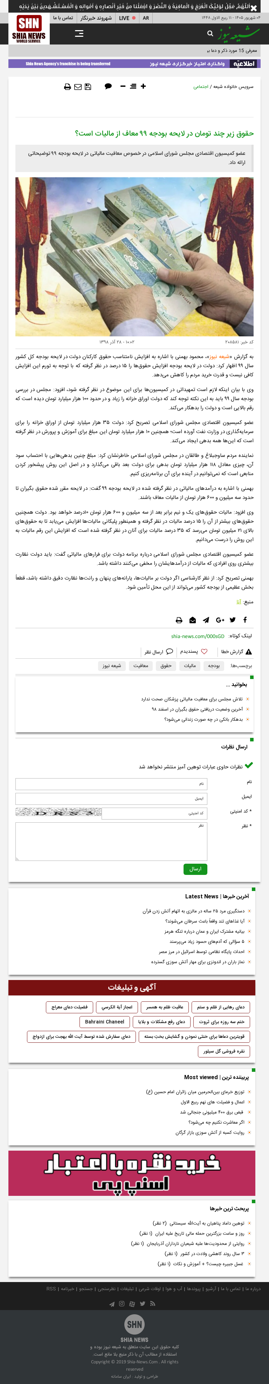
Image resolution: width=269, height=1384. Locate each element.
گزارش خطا (232, 652)
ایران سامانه (121, 1376)
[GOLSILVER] (131, 1173)
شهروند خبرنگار (96, 18)
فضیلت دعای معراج (69, 1007)
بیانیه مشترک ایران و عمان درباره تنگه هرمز (204, 932)
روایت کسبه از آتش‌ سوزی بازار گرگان (209, 1133)
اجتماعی (200, 87)
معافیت (140, 666)
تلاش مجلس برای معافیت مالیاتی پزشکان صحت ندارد (192, 699)
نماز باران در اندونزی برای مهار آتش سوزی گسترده (197, 962)
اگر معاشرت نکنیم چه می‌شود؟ (216, 1122)
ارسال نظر (155, 652)
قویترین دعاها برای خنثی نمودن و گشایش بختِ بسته (194, 1037)
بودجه (214, 666)
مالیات (190, 666)
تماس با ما (63, 18)
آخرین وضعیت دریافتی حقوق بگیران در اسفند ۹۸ (197, 709)
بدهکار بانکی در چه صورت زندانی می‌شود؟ (203, 720)
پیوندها (194, 1289)
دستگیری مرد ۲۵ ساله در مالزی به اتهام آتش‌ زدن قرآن (193, 911)
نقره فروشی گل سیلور (224, 1051)
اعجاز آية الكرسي (117, 1007)
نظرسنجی (107, 1289)
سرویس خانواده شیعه (233, 87)
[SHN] (29, 28)
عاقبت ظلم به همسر (164, 1007)
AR (146, 18)
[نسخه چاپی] (67, 87)
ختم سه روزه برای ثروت (221, 1022)
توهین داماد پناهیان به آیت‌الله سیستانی (198, 1223)
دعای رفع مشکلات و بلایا (161, 1022)
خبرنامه (67, 1289)
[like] (197, 653)
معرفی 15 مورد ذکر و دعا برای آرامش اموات (216, 51)
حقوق (166, 666)
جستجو (86, 1289)
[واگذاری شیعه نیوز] (134, 62)
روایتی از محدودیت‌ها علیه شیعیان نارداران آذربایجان (187, 1244)
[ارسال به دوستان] (78, 87)
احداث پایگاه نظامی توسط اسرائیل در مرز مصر (201, 952)
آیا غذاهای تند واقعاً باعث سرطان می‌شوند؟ (204, 921)
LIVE (124, 18)
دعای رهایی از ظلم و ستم (220, 1007)
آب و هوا (174, 1289)
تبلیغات (127, 1289)
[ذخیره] (88, 87)
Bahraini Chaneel (104, 1022)
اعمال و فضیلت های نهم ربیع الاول (212, 1102)
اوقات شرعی (150, 1289)
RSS (51, 1289)
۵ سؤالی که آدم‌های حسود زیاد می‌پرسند (207, 942)
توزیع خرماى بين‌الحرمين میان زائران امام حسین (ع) (195, 1092)
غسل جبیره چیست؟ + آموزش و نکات (201, 1264)
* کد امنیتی (241, 811)
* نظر (247, 826)
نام (249, 782)
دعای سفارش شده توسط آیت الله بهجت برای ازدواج (81, 1037)
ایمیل (247, 797)
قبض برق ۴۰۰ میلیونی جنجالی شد (212, 1112)
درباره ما (253, 1289)
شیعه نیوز (112, 666)
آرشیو (211, 1289)
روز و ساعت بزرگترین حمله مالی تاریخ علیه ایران (191, 1234)
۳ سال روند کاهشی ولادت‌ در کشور (204, 1254)
